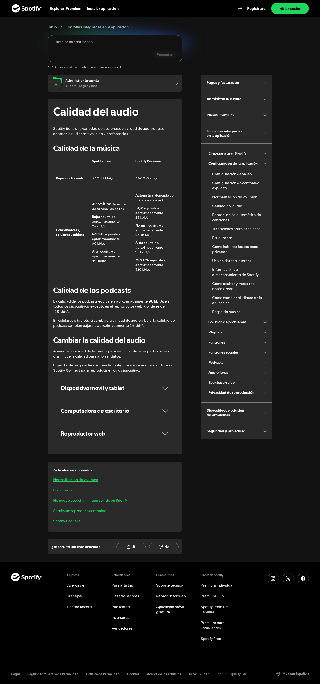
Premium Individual (217, 585)
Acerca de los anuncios (164, 674)
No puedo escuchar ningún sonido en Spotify (90, 500)
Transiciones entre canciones (236, 228)
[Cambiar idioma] (240, 8)
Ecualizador (63, 490)
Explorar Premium (65, 8)
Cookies (133, 674)
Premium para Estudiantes (213, 625)
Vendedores (122, 628)
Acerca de (75, 585)
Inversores (120, 617)
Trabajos (74, 595)
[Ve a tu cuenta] (175, 83)
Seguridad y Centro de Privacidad (53, 674)
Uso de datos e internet (231, 260)
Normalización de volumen (75, 479)
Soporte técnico (169, 585)
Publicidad (121, 606)
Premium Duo (212, 595)
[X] (288, 578)
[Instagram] (273, 578)
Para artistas (122, 585)
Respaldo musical (227, 311)
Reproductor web (171, 595)
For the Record (79, 606)
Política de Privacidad (103, 674)
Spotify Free (211, 638)
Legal (15, 674)
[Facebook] (303, 578)
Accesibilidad (199, 674)
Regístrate (256, 8)
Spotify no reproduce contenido (79, 510)
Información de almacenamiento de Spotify (235, 272)
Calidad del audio (227, 205)
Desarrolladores (125, 595)
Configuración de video (232, 173)
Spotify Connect (66, 520)
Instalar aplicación (103, 8)
